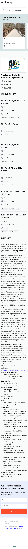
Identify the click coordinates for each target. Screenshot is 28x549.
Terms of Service (14, 528)
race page (20, 450)
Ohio (3, 55)
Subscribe (14, 512)
